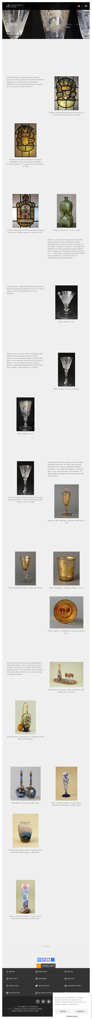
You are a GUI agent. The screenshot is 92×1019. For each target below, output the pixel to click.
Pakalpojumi (14, 985)
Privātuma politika (71, 1016)
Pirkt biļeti (13, 978)
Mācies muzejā (43, 985)
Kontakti (70, 978)
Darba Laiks (42, 971)
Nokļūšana (42, 978)
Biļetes (70, 971)
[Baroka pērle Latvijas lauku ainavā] (15, 6)
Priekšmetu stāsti (74, 985)
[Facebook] (39, 960)
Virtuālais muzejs (45, 993)
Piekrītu (63, 1011)
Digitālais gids (14, 993)
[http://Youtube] (48, 1001)
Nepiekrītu (80, 1011)
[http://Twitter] (43, 1001)
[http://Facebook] (37, 1001)
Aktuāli (12, 971)
